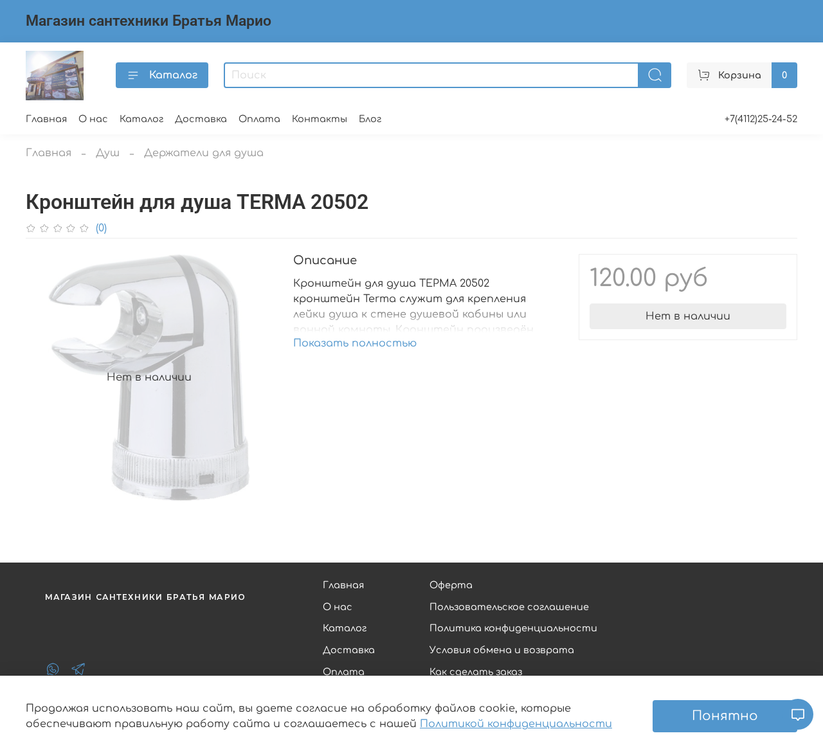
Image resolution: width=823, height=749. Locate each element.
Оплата (259, 119)
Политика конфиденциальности (513, 628)
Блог (370, 119)
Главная (46, 119)
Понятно (725, 715)
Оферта (451, 585)
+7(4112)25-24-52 (761, 119)
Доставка (201, 119)
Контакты (319, 119)
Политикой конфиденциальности (516, 724)
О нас (93, 119)
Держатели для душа (204, 153)
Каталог (173, 75)
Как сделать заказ (476, 672)
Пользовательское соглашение (509, 607)
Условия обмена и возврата (502, 650)
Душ (108, 153)
